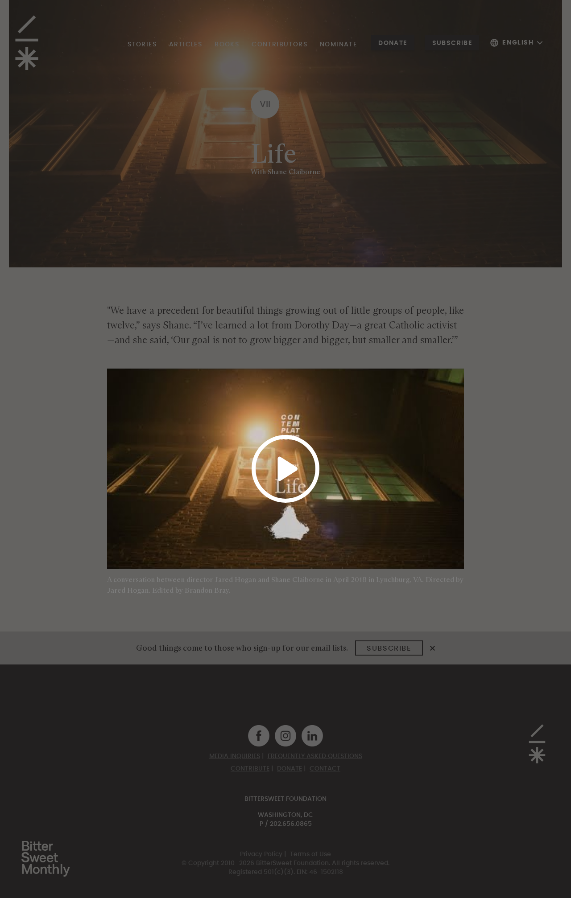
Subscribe (452, 43)
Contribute (250, 769)
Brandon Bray (207, 590)
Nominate (338, 44)
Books (227, 44)
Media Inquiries (234, 756)
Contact (325, 769)
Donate (392, 43)
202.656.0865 (291, 824)
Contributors (279, 44)
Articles (185, 44)
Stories (142, 44)
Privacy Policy (261, 854)
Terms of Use (310, 854)
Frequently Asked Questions (315, 756)
